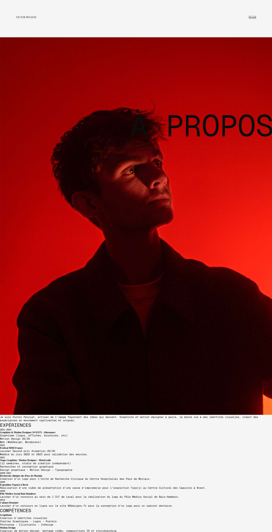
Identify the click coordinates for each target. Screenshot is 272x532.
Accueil (252, 17)
